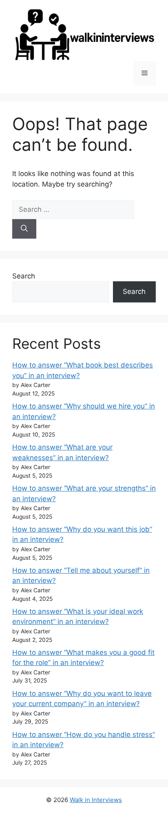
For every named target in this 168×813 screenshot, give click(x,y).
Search (23, 276)
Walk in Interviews (96, 800)
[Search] (24, 229)
